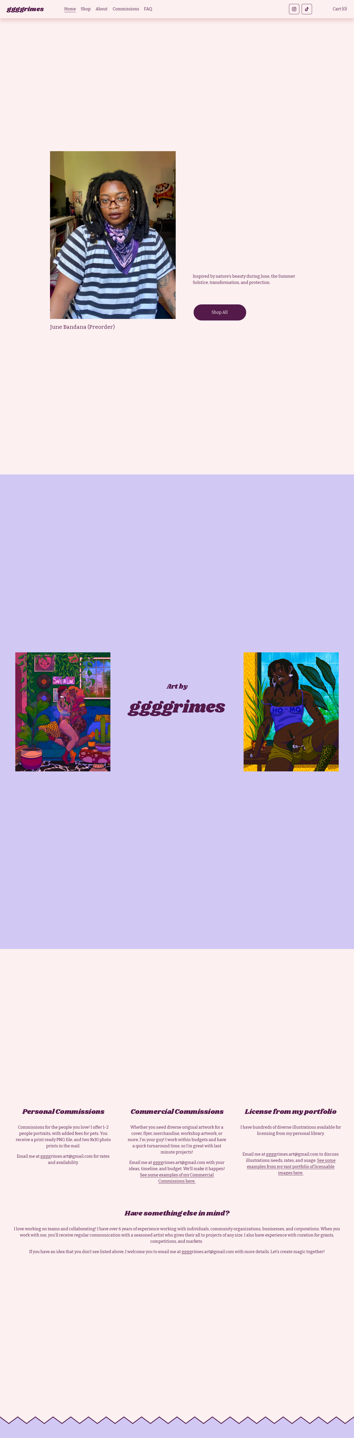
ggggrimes (25, 9)
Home (70, 8)
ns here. (187, 1181)
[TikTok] (307, 9)
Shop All (220, 312)
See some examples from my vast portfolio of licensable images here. (291, 1166)
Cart (340, 8)
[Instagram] (294, 9)
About (102, 8)
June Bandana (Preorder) (82, 327)
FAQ (148, 8)
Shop (86, 8)
